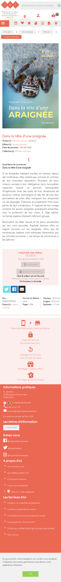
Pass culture (13, 535)
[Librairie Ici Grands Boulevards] (10, 10)
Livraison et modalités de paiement (23, 503)
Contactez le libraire (16, 479)
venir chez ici (24, 18)
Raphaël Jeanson (20, 141)
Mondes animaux (23, 151)
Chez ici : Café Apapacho (22, 492)
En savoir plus (10, 15)
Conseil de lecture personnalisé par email (26, 516)
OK (30, 574)
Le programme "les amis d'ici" (21, 522)
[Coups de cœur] (22, 24)
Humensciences (19, 144)
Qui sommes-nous (15, 466)
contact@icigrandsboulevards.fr (20, 411)
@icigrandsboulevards (17, 441)
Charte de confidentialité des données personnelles (30, 528)
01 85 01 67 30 (11, 407)
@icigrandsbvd (14, 448)
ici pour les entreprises (17, 486)
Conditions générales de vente (21, 509)
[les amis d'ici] (49, 24)
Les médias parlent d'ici (18, 473)
